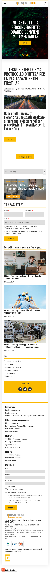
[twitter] (25, 389)
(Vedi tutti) (8, 376)
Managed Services (11, 370)
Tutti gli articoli (25, 157)
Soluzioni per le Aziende (13, 361)
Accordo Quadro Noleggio (25, 549)
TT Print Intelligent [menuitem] (12, 455)
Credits (20, 552)
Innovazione (9, 364)
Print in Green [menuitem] (10, 460)
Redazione (10, 89)
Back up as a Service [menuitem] (13, 442)
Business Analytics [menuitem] (12, 431)
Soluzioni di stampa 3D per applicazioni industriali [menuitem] (24, 415)
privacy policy (38, 231)
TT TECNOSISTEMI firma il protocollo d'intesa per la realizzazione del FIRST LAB (24, 76)
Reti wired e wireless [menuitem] (13, 429)
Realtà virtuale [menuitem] (11, 413)
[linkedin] (30, 389)
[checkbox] (25, 489)
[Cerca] (44, 172)
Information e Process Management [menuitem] (19, 426)
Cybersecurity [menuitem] (10, 444)
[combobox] (23, 171)
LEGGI (25, 43)
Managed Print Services (13, 367)
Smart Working (9, 373)
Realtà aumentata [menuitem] (12, 410)
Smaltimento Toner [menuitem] (12, 457)
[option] (25, 33)
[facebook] (20, 389)
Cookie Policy (37, 549)
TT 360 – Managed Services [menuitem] (16, 439)
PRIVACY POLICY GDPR (11, 552)
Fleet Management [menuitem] (12, 423)
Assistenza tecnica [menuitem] (12, 447)
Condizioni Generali (10, 549)
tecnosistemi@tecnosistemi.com (16, 529)
